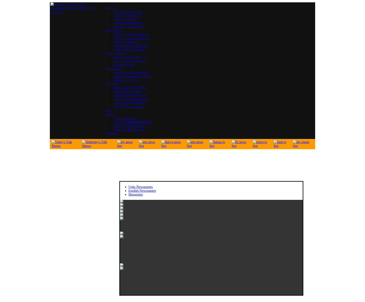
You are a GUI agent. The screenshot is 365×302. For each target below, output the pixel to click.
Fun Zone (111, 84)
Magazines (135, 194)
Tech (108, 110)
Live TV (111, 8)
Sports (109, 114)
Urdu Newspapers (140, 187)
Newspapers (113, 68)
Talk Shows (113, 30)
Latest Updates (115, 53)
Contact (110, 133)
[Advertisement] (83, 234)
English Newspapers (142, 190)
